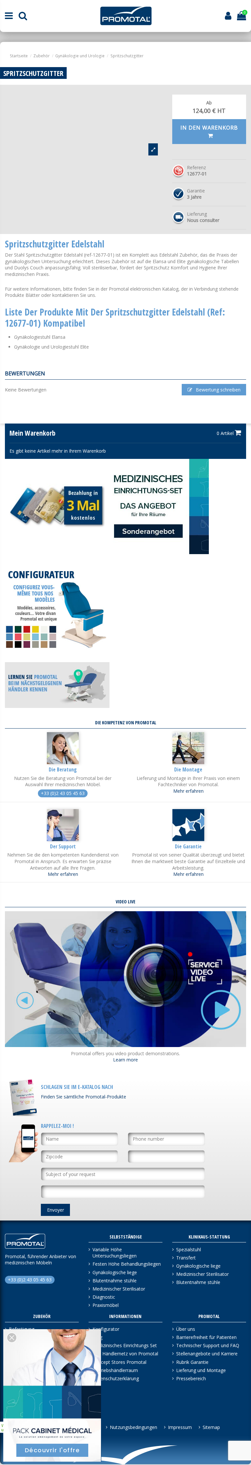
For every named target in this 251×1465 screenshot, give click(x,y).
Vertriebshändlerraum (115, 1370)
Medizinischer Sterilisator (118, 1289)
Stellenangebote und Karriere (207, 1353)
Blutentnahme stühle (114, 1280)
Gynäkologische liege (114, 1272)
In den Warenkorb (209, 127)
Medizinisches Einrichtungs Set (124, 1345)
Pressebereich (191, 1378)
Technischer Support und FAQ (207, 1345)
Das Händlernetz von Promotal (125, 1353)
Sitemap (211, 1427)
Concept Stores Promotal (119, 1362)
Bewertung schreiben (217, 390)
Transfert (186, 1258)
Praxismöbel (105, 1305)
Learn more (125, 1060)
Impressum (180, 1427)
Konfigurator (105, 1329)
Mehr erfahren (188, 791)
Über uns (185, 1329)
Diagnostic (103, 1297)
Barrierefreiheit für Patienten (206, 1337)
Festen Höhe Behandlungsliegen (126, 1264)
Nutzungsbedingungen (133, 1427)
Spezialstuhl (188, 1249)
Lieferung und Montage (201, 1370)
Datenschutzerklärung (115, 1378)
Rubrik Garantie (192, 1362)
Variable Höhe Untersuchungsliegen (114, 1252)
